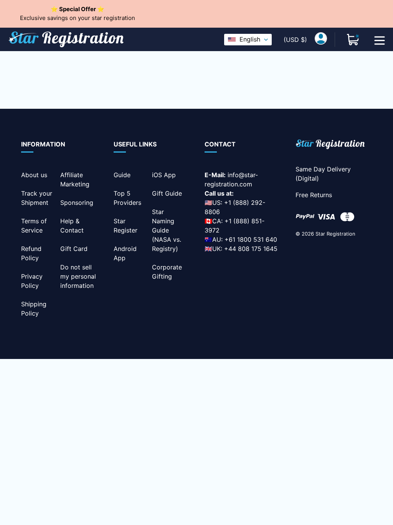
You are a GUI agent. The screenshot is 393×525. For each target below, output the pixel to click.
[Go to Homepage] (330, 145)
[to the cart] (353, 39)
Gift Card (74, 249)
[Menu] (379, 39)
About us (34, 175)
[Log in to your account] (321, 39)
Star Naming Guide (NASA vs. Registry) (166, 230)
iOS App (164, 175)
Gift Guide (167, 193)
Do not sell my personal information (78, 276)
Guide (122, 175)
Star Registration (335, 234)
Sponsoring (76, 202)
